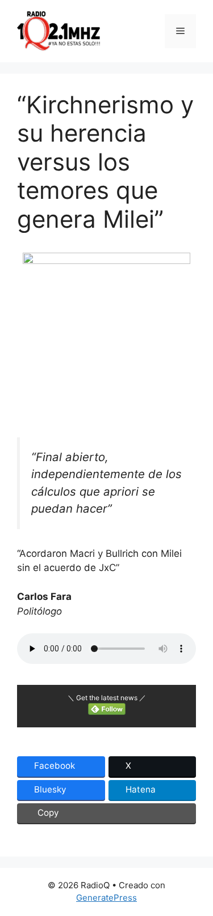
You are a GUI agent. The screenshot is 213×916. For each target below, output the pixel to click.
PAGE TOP (197, 878)
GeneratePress (106, 897)
